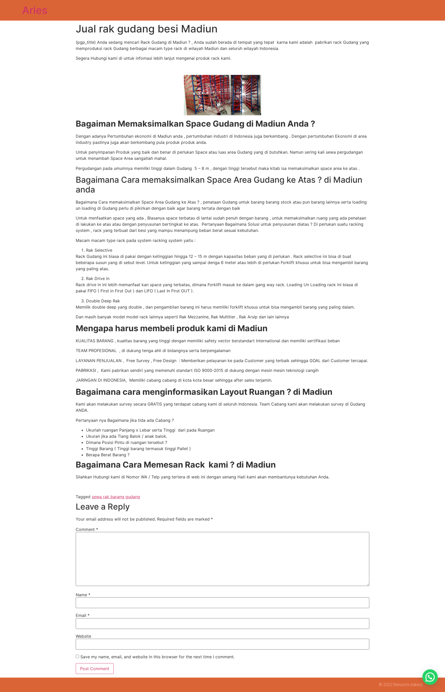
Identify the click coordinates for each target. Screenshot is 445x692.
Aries (34, 10)
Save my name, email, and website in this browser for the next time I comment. (157, 657)
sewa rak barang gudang (116, 496)
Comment (87, 529)
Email (83, 615)
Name (83, 595)
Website (83, 636)
